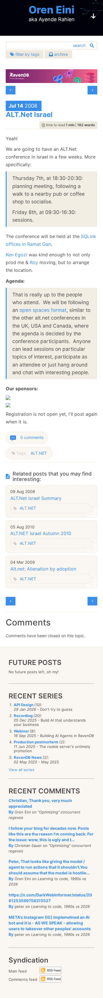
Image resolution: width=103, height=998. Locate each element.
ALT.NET (39, 453)
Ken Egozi (16, 255)
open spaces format (42, 310)
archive (60, 54)
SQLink (88, 236)
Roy (34, 262)
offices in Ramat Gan (28, 244)
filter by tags (26, 54)
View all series (21, 769)
